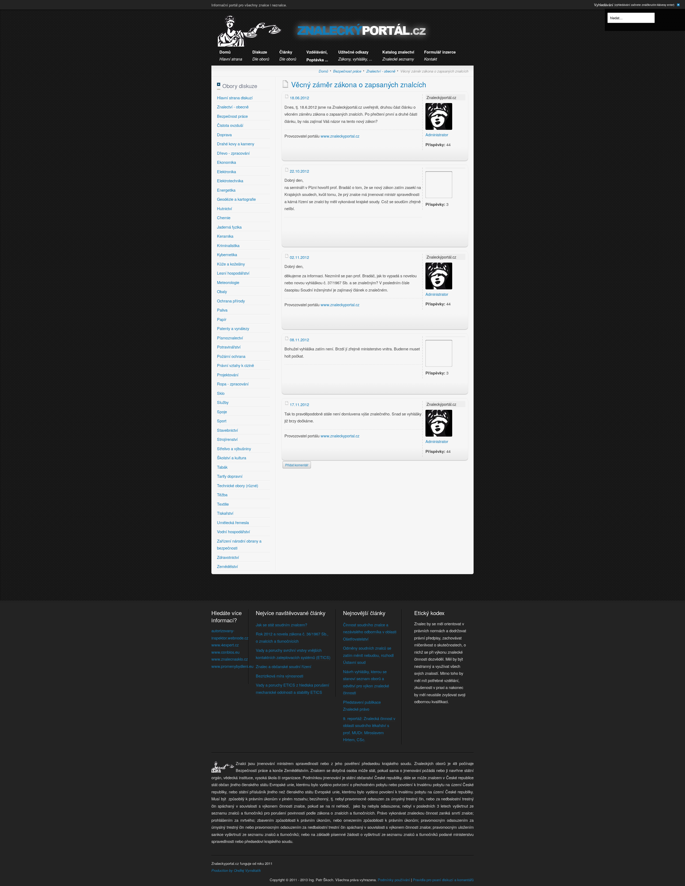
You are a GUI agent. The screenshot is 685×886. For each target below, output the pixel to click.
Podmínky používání (394, 879)
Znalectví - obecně (380, 71)
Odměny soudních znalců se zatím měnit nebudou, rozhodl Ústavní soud (368, 655)
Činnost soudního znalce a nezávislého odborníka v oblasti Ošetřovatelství (369, 632)
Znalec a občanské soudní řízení (283, 666)
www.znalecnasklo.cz (229, 659)
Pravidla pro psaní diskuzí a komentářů (443, 879)
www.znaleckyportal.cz (340, 136)
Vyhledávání (634, 4)
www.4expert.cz (225, 645)
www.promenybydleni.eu (232, 666)
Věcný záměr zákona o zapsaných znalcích (358, 84)
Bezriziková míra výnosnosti (279, 676)
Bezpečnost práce (347, 71)
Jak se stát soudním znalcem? (281, 624)
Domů (323, 71)
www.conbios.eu (225, 652)
